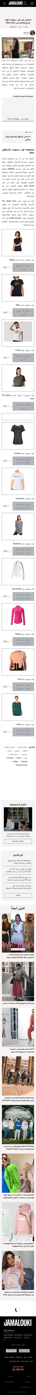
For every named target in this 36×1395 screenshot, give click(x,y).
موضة (20, 27)
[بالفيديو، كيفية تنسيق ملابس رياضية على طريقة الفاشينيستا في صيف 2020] (18, 1270)
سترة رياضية (22, 747)
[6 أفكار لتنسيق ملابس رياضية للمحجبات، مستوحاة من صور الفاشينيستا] (18, 1027)
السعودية (19, 1357)
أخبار (31, 1361)
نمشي (16, 751)
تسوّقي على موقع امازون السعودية (23, 461)
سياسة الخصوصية (26, 1387)
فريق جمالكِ (27, 1382)
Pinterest (18, 1335)
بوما (25, 758)
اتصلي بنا (28, 1376)
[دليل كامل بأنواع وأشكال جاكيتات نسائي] (18, 981)
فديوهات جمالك (9, 1357)
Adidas (15, 761)
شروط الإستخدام (9, 1382)
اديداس (24, 754)
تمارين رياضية (9, 747)
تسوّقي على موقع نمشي (23, 267)
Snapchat (8, 1338)
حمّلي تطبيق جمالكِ (18, 1345)
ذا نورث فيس (14, 754)
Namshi (24, 761)
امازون (24, 751)
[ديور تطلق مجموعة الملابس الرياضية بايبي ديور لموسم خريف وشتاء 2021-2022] (18, 1076)
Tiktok (26, 1338)
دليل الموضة (13, 27)
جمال (25, 1357)
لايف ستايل (24, 1361)
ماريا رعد (26, 32)
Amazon (10, 758)
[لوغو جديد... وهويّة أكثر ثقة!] (18, 107)
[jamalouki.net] (18, 3)
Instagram (8, 1335)
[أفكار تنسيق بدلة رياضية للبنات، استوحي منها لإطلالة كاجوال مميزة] (18, 933)
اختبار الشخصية (14, 1361)
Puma (18, 758)
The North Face (21, 765)
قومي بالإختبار (18, 841)
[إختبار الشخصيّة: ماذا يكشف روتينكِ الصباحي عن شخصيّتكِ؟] (18, 819)
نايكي (9, 751)
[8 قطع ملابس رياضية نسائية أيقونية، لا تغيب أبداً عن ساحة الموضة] (18, 1221)
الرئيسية (25, 27)
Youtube (18, 1338)
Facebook (28, 1335)
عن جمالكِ (11, 1376)
